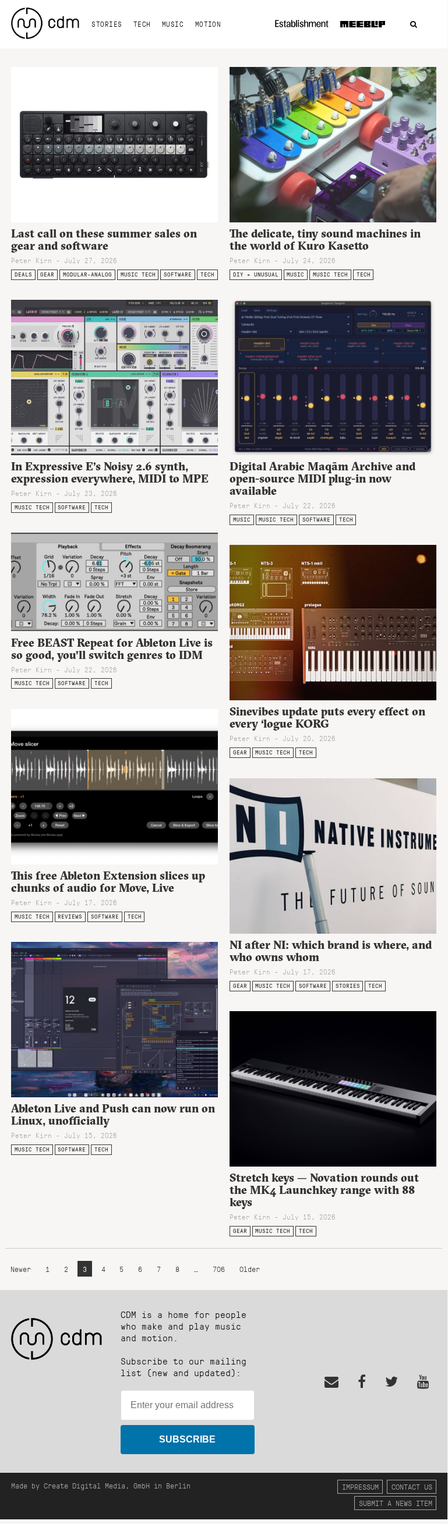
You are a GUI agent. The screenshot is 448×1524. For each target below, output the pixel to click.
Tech (142, 24)
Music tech (138, 274)
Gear (47, 274)
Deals (23, 274)
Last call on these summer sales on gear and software (104, 239)
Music (173, 24)
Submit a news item (395, 1503)
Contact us (411, 1486)
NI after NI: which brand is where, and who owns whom (331, 951)
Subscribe (187, 1439)
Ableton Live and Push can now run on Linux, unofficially (113, 1114)
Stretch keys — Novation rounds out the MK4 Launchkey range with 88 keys (324, 1190)
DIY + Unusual (255, 274)
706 (219, 1269)
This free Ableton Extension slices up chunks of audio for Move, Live (108, 882)
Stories (106, 24)
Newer (22, 1269)
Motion (208, 24)
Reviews (70, 916)
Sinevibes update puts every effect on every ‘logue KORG (327, 717)
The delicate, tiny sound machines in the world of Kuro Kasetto (325, 239)
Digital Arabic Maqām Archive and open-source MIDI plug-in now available (322, 478)
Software (178, 274)
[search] (413, 25)
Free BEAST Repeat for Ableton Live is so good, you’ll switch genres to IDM (112, 649)
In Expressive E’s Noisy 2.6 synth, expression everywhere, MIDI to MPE (110, 472)
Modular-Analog (87, 274)
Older (249, 1269)
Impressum (360, 1486)
